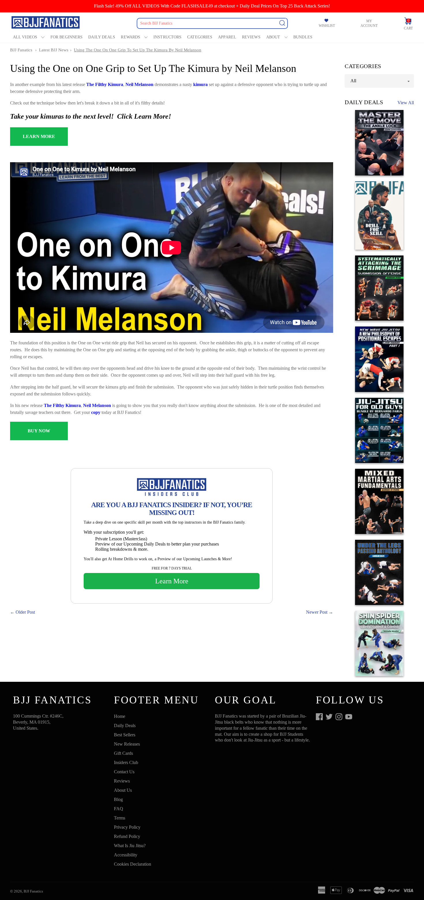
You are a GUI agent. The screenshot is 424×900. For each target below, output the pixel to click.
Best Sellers (124, 734)
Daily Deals (101, 37)
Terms (119, 817)
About (273, 37)
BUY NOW (39, 430)
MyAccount (369, 23)
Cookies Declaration (132, 864)
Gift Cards (123, 753)
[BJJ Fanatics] (46, 23)
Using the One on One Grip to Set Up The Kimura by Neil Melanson (137, 50)
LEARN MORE (39, 136)
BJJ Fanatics (21, 50)
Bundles (302, 37)
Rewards (130, 37)
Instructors (167, 37)
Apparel (227, 37)
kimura (201, 84)
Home (119, 716)
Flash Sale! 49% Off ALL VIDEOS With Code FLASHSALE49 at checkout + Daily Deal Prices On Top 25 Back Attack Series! (212, 5)
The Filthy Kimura (104, 84)
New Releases (127, 744)
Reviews (251, 37)
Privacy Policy (127, 827)
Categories (199, 37)
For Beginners (66, 37)
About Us (123, 790)
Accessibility (125, 854)
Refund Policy (127, 836)
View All (405, 102)
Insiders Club (126, 762)
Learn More (171, 581)
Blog (118, 799)
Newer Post (316, 612)
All (353, 80)
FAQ (118, 808)
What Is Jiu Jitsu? (130, 845)
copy (95, 412)
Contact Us (124, 771)
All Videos (25, 37)
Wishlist (327, 26)
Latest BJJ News (53, 50)
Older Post (25, 612)
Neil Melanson (139, 84)
